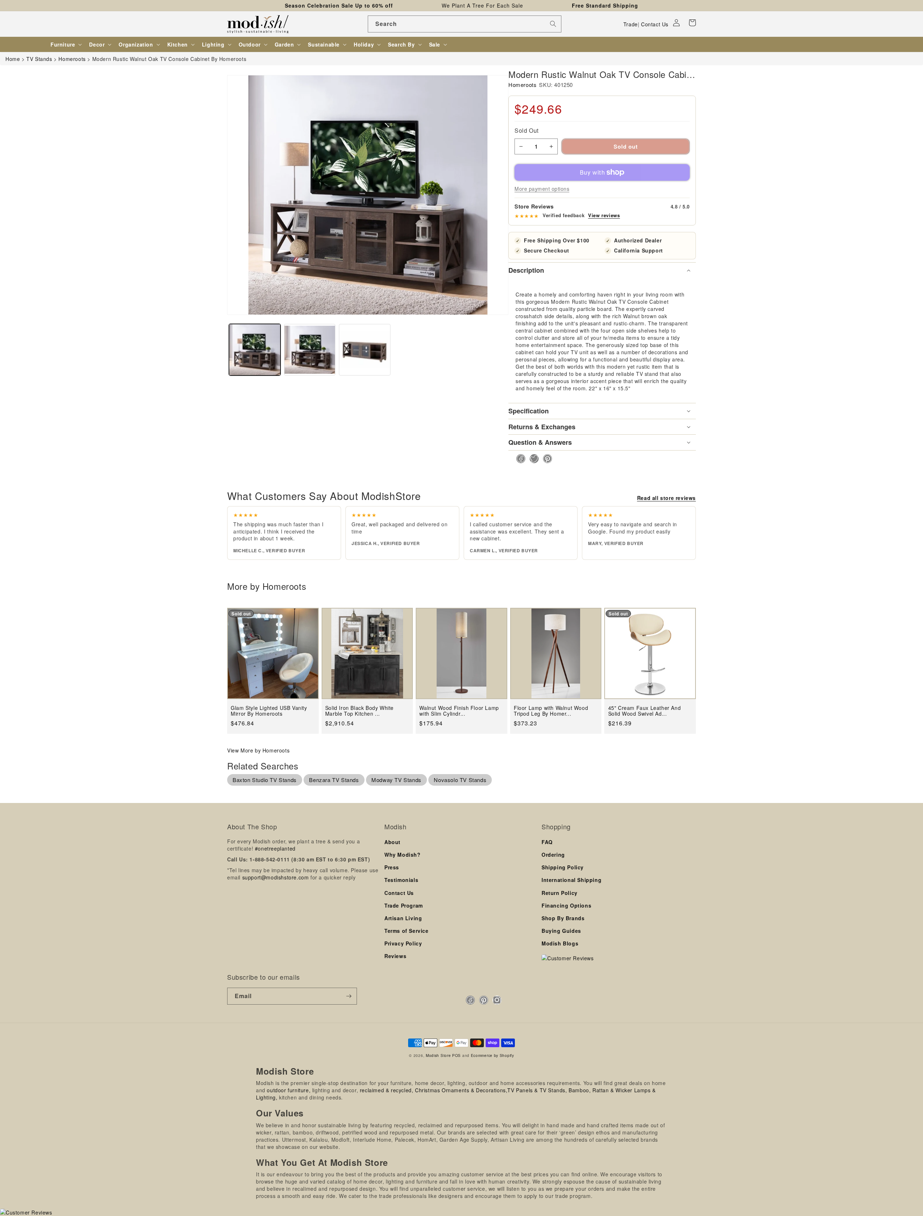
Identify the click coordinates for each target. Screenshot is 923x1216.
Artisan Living (403, 918)
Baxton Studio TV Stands (265, 779)
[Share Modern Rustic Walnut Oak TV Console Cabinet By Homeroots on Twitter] (532, 458)
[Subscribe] (349, 996)
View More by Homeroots (258, 750)
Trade (630, 24)
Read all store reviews (666, 497)
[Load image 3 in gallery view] (364, 350)
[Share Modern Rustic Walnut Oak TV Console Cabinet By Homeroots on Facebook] (518, 458)
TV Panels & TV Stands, (537, 1090)
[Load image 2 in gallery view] (310, 350)
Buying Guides (561, 930)
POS (456, 1055)
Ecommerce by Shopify (492, 1055)
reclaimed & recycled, (387, 1090)
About (392, 842)
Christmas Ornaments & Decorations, (461, 1090)
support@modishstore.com (275, 877)
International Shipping (571, 879)
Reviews (395, 956)
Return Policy (560, 892)
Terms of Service (406, 930)
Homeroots (522, 84)
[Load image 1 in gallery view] (255, 350)
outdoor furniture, (288, 1090)
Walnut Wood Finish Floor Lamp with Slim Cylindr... (459, 710)
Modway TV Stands (396, 779)
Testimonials (401, 879)
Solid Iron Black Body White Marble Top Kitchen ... (359, 710)
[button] (692, 23)
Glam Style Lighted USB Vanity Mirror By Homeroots (269, 710)
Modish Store (438, 1055)
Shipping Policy (563, 867)
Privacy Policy (403, 943)
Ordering (553, 854)
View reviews (604, 215)
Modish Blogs (560, 943)
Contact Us (654, 24)
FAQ (547, 842)
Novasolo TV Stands (460, 779)
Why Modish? (402, 854)
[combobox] (464, 24)
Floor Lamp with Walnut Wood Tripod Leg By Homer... (551, 710)
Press (391, 867)
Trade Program (403, 905)
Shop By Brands (563, 918)
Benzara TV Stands (334, 779)
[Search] (553, 24)
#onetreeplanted (275, 848)
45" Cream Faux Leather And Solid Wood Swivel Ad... (644, 710)
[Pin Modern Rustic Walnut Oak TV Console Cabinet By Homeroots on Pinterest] (545, 458)
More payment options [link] (542, 188)
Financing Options (566, 905)
